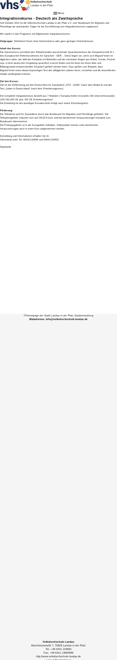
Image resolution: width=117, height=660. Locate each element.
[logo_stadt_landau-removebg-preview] (58, 315)
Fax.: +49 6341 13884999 (58, 652)
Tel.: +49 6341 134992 (59, 649)
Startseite (5, 147)
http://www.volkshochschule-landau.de (58, 656)
